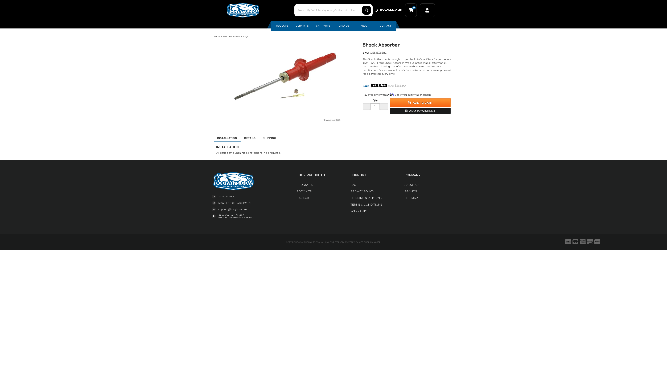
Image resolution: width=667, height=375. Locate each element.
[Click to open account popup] (427, 10)
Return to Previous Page (235, 36)
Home (217, 36)
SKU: (366, 52)
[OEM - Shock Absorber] (285, 80)
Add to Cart (423, 102)
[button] (333, 10)
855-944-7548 (391, 10)
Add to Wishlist (422, 110)
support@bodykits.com (232, 209)
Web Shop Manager (370, 242)
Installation (227, 138)
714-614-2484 (226, 196)
